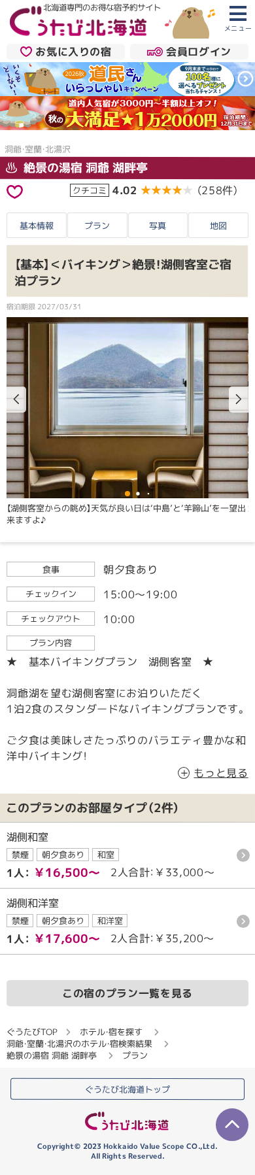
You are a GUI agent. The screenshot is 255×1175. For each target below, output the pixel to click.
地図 (218, 225)
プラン (97, 225)
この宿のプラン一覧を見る (127, 993)
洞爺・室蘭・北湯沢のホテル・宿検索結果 (79, 1043)
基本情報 (37, 225)
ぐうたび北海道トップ (127, 1089)
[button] (238, 399)
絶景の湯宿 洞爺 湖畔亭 (84, 168)
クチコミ (90, 190)
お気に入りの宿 (73, 51)
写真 (157, 225)
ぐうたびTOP (32, 1032)
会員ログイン (198, 51)
